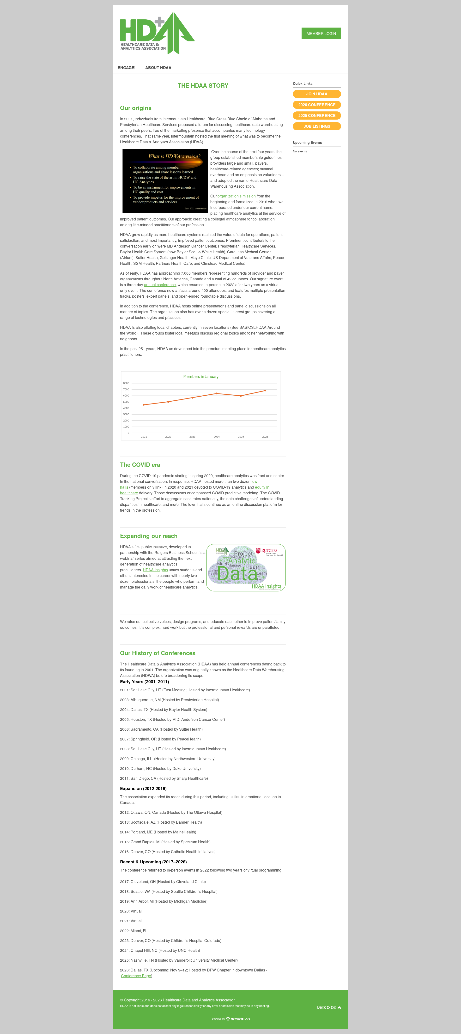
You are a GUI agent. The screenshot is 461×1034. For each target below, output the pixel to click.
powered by (219, 1018)
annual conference (160, 284)
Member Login (321, 33)
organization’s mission (237, 196)
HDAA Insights (155, 569)
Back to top (327, 1007)
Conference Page (136, 975)
